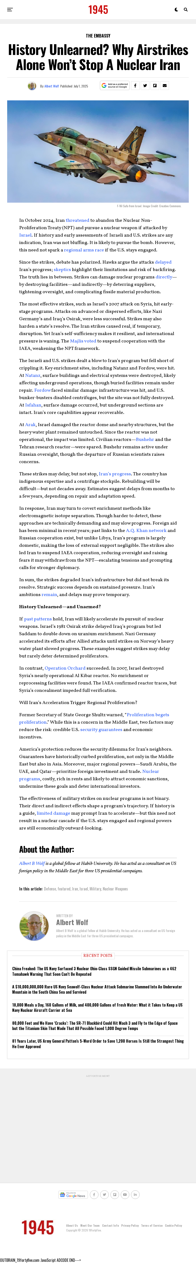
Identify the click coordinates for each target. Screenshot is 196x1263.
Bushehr (145, 439)
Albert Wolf (51, 85)
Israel (25, 235)
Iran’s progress (114, 474)
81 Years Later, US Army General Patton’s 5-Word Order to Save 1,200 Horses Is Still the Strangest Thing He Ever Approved (98, 1043)
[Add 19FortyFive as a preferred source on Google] (115, 86)
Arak (30, 425)
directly (164, 277)
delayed (163, 262)
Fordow (42, 390)
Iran (75, 889)
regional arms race (83, 250)
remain (49, 594)
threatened (77, 220)
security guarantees (101, 729)
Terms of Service (152, 1225)
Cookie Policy (173, 1225)
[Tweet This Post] (145, 85)
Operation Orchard (65, 668)
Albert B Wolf (32, 863)
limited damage (53, 813)
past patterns (38, 619)
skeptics (62, 269)
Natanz (32, 375)
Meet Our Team (90, 1225)
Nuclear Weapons (115, 889)
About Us (72, 1225)
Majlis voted (83, 341)
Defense (50, 889)
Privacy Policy (130, 1225)
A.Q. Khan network (146, 530)
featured (64, 889)
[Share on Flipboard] (155, 85)
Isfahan (33, 405)
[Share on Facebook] (135, 85)
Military (95, 889)
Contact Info (110, 1225)
